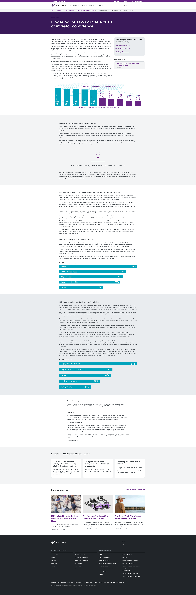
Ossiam (125, 557)
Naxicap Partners (127, 554)
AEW (100, 554)
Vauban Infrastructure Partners (131, 566)
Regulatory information (81, 557)
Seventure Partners (128, 563)
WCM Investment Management (131, 576)
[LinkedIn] (123, 544)
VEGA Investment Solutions (130, 573)
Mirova (101, 574)
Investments (73, 5)
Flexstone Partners (104, 560)
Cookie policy (78, 563)
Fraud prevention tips (81, 569)
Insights (91, 5)
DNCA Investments (104, 557)
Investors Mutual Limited (106, 569)
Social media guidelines (81, 560)
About (100, 5)
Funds (83, 5)
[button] (122, 45)
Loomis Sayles (103, 571)
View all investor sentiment (135, 490)
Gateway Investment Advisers (107, 563)
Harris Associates (103, 566)
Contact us (124, 1)
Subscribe (116, 1)
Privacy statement (80, 554)
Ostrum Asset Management (130, 560)
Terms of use (78, 566)
